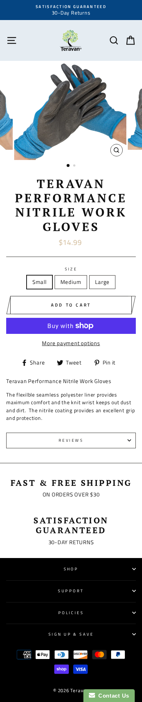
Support (71, 591)
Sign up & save (71, 634)
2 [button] (75, 166)
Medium (71, 282)
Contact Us (112, 696)
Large (102, 282)
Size (71, 269)
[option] (71, 10)
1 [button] (68, 166)
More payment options (71, 343)
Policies (71, 612)
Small (39, 282)
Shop (71, 569)
